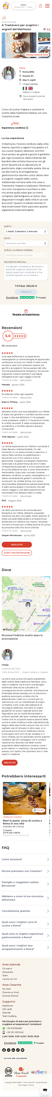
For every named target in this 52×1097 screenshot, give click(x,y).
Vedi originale (25, 380)
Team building (9, 1016)
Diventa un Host (10, 992)
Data (7, 238)
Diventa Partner (10, 996)
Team (5, 975)
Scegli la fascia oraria (18, 250)
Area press (7, 972)
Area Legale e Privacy (26, 1085)
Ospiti (8, 226)
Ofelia (22, 68)
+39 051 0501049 (14, 1032)
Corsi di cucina (9, 22)
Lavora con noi (9, 979)
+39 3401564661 (14, 1028)
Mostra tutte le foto (37, 54)
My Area (6, 989)
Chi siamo (7, 968)
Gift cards (7, 1009)
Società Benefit (41, 1082)
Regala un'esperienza (26, 314)
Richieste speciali (15, 262)
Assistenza (7, 1005)
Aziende (6, 1012)
